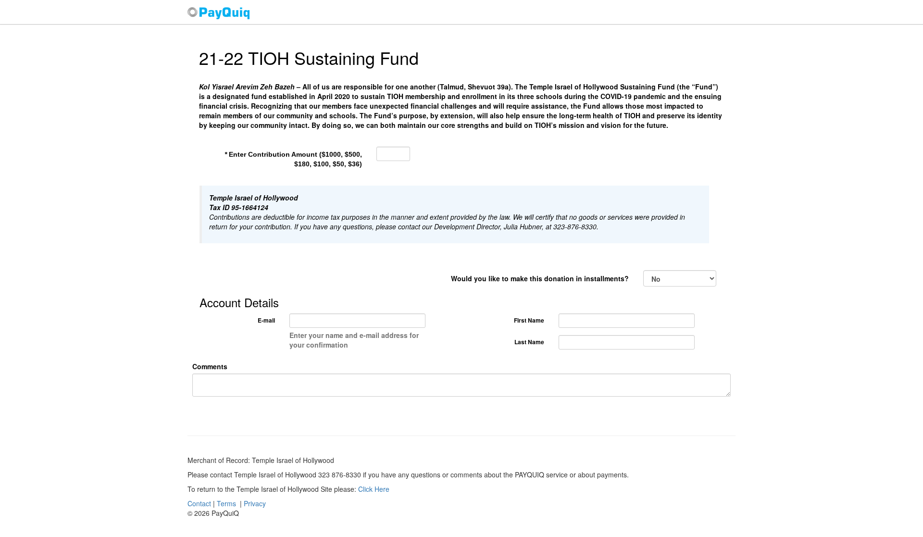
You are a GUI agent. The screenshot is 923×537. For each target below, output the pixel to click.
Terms (226, 503)
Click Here (373, 489)
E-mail (266, 320)
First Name (529, 320)
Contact (199, 503)
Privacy (255, 503)
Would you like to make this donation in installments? (540, 278)
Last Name (529, 341)
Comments (209, 366)
